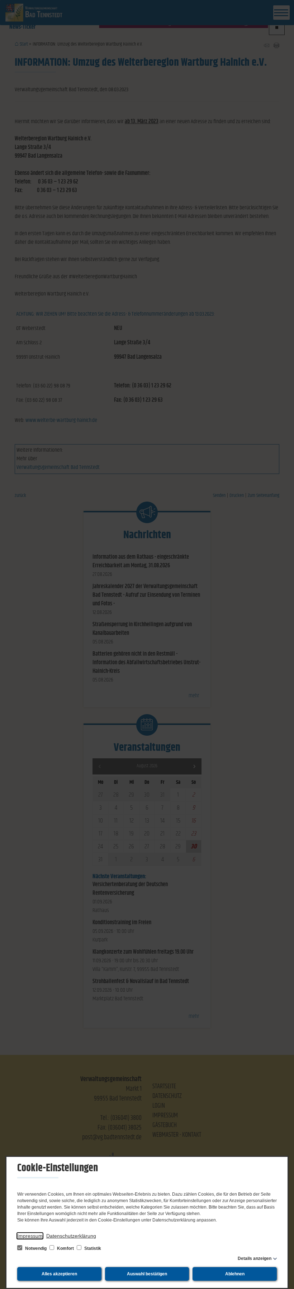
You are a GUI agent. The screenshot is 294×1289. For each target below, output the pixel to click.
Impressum (30, 1236)
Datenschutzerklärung (71, 1236)
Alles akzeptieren (59, 1273)
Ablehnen (235, 1273)
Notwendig (36, 1248)
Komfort (65, 1248)
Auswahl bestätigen (147, 1273)
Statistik (92, 1248)
